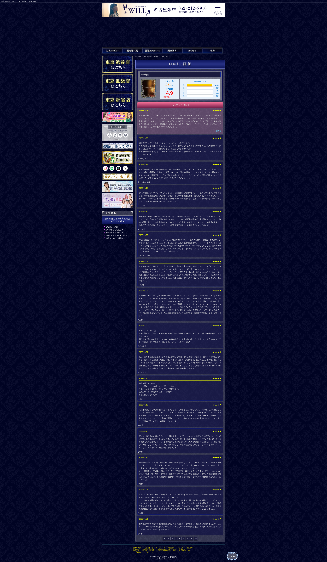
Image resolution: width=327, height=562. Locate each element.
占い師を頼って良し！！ (115, 230)
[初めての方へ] (112, 50)
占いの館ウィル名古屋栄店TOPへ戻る (232, 556)
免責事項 (136, 550)
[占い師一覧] (132, 50)
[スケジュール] (152, 50)
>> (196, 539)
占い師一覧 (149, 548)
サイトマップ (148, 552)
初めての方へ (137, 548)
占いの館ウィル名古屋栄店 (168, 557)
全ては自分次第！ (113, 227)
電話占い (190, 548)
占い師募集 (137, 552)
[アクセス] (192, 50)
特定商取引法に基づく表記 (167, 550)
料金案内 (171, 548)
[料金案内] (172, 50)
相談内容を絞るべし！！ (115, 233)
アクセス (181, 548)
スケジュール (160, 548)
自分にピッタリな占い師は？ (117, 235)
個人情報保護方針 (148, 550)
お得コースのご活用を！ (115, 238)
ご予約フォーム (184, 550)
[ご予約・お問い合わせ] (212, 50)
